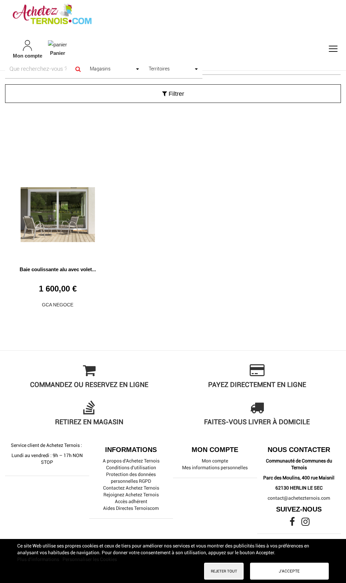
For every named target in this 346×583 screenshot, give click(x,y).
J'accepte (289, 571)
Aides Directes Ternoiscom (131, 508)
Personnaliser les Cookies (90, 559)
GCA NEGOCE (57, 304)
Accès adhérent (131, 501)
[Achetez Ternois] (173, 14)
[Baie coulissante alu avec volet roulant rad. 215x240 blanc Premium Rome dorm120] (57, 212)
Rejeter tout (224, 571)
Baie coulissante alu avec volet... (58, 269)
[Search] (78, 69)
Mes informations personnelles (215, 467)
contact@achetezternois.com (299, 498)
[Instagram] (305, 523)
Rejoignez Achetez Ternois (131, 494)
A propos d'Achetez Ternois (131, 460)
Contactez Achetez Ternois (131, 488)
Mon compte (215, 460)
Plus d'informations (38, 559)
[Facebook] (292, 523)
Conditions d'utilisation (131, 467)
